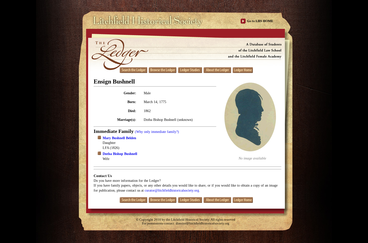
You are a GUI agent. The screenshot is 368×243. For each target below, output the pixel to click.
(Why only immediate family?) (157, 132)
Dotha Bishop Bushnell (120, 154)
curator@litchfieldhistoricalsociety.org (172, 190)
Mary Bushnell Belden (119, 138)
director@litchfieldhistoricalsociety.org (202, 223)
